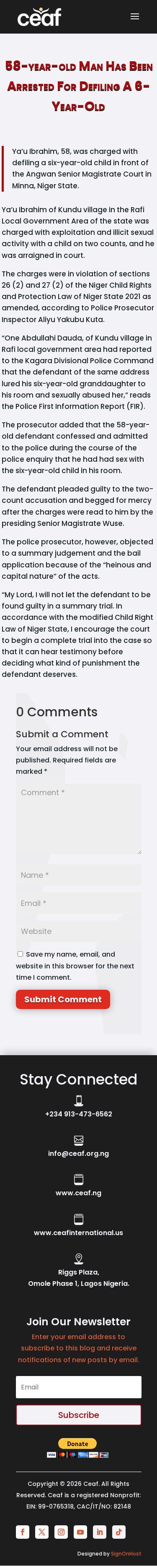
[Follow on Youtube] (80, 1532)
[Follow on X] (42, 1532)
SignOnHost (126, 1553)
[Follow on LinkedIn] (99, 1532)
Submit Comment (63, 999)
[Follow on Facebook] (22, 1532)
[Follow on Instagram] (61, 1532)
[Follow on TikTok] (119, 1532)
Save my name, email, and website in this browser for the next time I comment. (75, 965)
